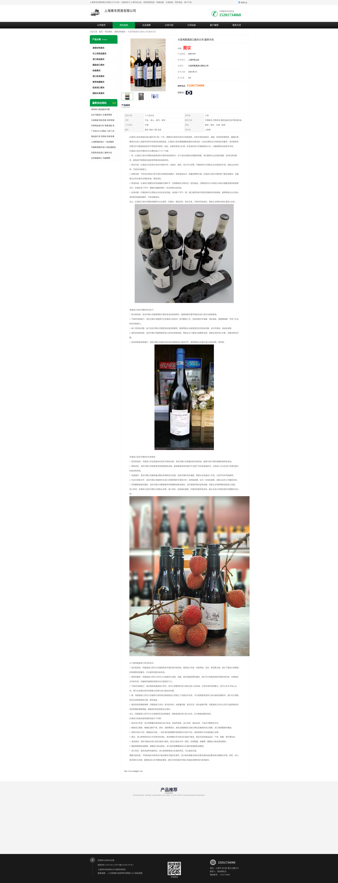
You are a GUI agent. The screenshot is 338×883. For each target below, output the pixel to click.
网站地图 (138, 873)
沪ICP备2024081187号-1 (124, 865)
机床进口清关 (98, 88)
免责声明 (121, 873)
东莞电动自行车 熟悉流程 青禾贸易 (103, 126)
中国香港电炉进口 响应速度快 (103, 147)
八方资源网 (112, 873)
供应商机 (124, 25)
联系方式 (237, 25)
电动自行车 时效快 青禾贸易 (102, 136)
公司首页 (101, 25)
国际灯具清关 (98, 93)
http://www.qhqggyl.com (133, 771)
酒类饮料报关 (119, 32)
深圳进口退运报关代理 (100, 109)
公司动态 (191, 25)
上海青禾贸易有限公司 (106, 869)
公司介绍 (169, 25)
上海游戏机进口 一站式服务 (102, 142)
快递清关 (96, 71)
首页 (101, 32)
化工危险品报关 (99, 53)
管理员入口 (129, 873)
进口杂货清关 (98, 76)
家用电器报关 (98, 82)
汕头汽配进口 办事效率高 (101, 115)
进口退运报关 (98, 59)
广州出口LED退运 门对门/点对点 (103, 131)
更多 (114, 103)
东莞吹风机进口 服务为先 (101, 153)
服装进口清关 (98, 65)
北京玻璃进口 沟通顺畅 (100, 158)
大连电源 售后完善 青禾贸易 (102, 120)
